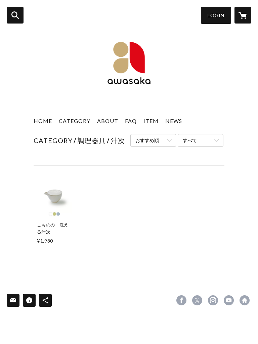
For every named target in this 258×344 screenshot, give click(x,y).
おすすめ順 (147, 140)
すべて (190, 140)
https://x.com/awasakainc (197, 300)
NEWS (173, 121)
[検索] (15, 15)
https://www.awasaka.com (245, 300)
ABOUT (107, 121)
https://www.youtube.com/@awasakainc (229, 300)
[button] (216, 15)
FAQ (131, 121)
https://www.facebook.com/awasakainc (181, 300)
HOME (43, 121)
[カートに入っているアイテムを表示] (242, 15)
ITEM (151, 121)
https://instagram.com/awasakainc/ (213, 300)
